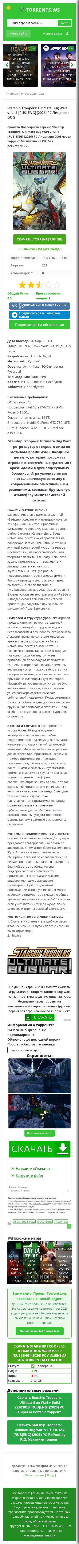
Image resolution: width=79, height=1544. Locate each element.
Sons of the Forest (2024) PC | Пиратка (15, 1271)
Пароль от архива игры (24, 1050)
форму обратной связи (39, 1521)
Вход (50, 1475)
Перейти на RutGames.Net (39, 1331)
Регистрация (34, 1475)
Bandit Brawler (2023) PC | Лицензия (49, 1273)
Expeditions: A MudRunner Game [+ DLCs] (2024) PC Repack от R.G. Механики (65, 1265)
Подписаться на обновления (39, 324)
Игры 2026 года (32, 94)
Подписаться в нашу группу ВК (39, 306)
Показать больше (38, 1133)
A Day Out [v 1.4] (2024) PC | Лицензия (32, 1271)
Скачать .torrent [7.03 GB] (39, 239)
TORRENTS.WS (42, 9)
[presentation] (6, 64)
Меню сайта (18, 33)
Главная (12, 94)
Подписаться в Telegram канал (39, 315)
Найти (64, 22)
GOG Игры (44, 1222)
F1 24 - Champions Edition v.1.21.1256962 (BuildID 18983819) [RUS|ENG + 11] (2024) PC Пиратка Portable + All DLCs (58, 73)
